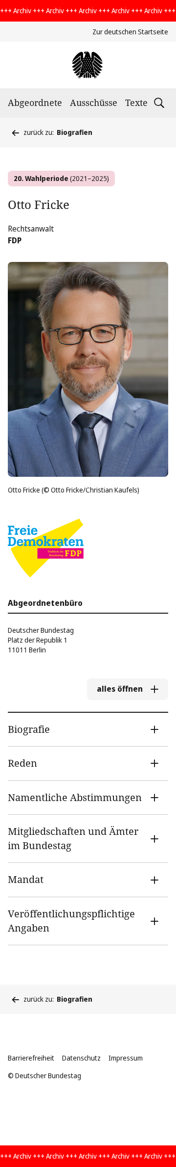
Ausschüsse (93, 102)
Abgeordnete (35, 102)
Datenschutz (81, 1058)
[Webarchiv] (88, 65)
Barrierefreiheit (31, 1058)
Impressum (126, 1058)
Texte (136, 102)
